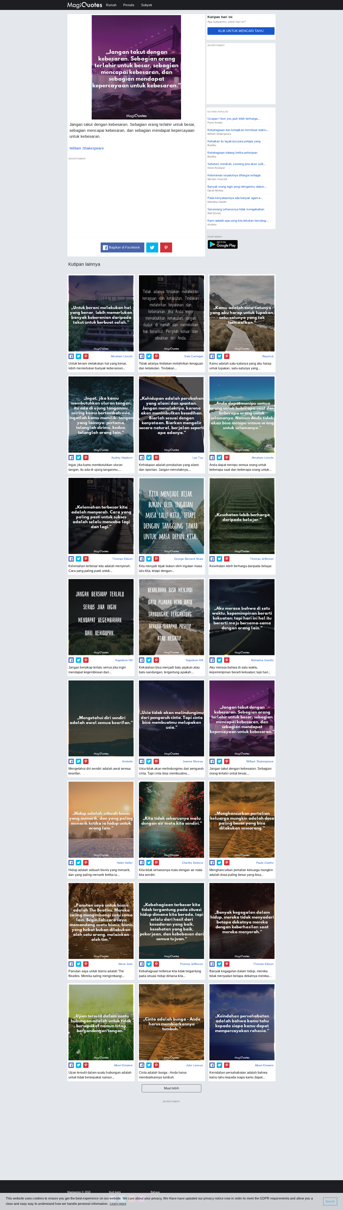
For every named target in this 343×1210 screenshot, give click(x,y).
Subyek (146, 5)
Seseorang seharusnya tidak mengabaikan (235, 209)
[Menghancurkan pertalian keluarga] (242, 820)
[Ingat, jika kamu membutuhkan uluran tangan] (101, 414)
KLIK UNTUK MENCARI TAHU (241, 31)
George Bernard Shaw (188, 558)
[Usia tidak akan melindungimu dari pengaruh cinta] (171, 718)
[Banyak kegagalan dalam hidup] (242, 921)
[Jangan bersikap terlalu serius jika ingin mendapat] (101, 617)
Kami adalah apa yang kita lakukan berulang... (238, 220)
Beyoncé (268, 356)
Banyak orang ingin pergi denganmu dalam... (237, 186)
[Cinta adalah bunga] (171, 1022)
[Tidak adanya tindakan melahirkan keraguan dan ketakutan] (171, 313)
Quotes (222, 244)
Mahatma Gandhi (217, 202)
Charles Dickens (192, 862)
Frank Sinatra (215, 122)
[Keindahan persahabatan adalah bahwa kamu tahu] (242, 1022)
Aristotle (212, 224)
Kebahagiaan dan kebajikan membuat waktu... (238, 130)
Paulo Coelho (265, 862)
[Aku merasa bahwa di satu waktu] (242, 617)
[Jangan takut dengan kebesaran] (242, 718)
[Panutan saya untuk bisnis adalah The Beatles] (101, 921)
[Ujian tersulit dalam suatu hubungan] (101, 1022)
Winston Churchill (217, 179)
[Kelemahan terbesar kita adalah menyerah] (101, 516)
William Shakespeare (86, 148)
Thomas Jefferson (262, 558)
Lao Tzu (198, 457)
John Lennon (194, 1065)
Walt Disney (214, 213)
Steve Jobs (125, 963)
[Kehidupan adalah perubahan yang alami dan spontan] (171, 414)
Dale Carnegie (193, 356)
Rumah (111, 5)
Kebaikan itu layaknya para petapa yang (234, 141)
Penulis (128, 5)
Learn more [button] (118, 1203)
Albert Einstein (123, 1065)
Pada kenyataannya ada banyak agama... (235, 198)
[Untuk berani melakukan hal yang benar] (101, 313)
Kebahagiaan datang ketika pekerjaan (232, 152)
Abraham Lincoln (122, 356)
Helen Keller (125, 862)
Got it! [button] (330, 1201)
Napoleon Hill (124, 660)
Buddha (211, 145)
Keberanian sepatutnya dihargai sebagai (234, 175)
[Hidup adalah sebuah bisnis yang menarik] (101, 820)
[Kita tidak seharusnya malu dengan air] (171, 820)
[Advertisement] (136, 199)
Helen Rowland (216, 168)
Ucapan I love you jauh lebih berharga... (233, 118)
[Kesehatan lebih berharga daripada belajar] (242, 516)
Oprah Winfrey (215, 190)
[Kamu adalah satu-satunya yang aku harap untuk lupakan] (242, 313)
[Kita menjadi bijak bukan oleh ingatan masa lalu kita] (171, 516)
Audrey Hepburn (122, 457)
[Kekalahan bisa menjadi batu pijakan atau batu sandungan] (171, 617)
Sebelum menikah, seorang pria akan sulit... (236, 164)
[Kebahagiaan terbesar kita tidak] (171, 921)
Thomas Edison (122, 558)
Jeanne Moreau (193, 761)
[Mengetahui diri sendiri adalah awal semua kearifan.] (101, 718)
